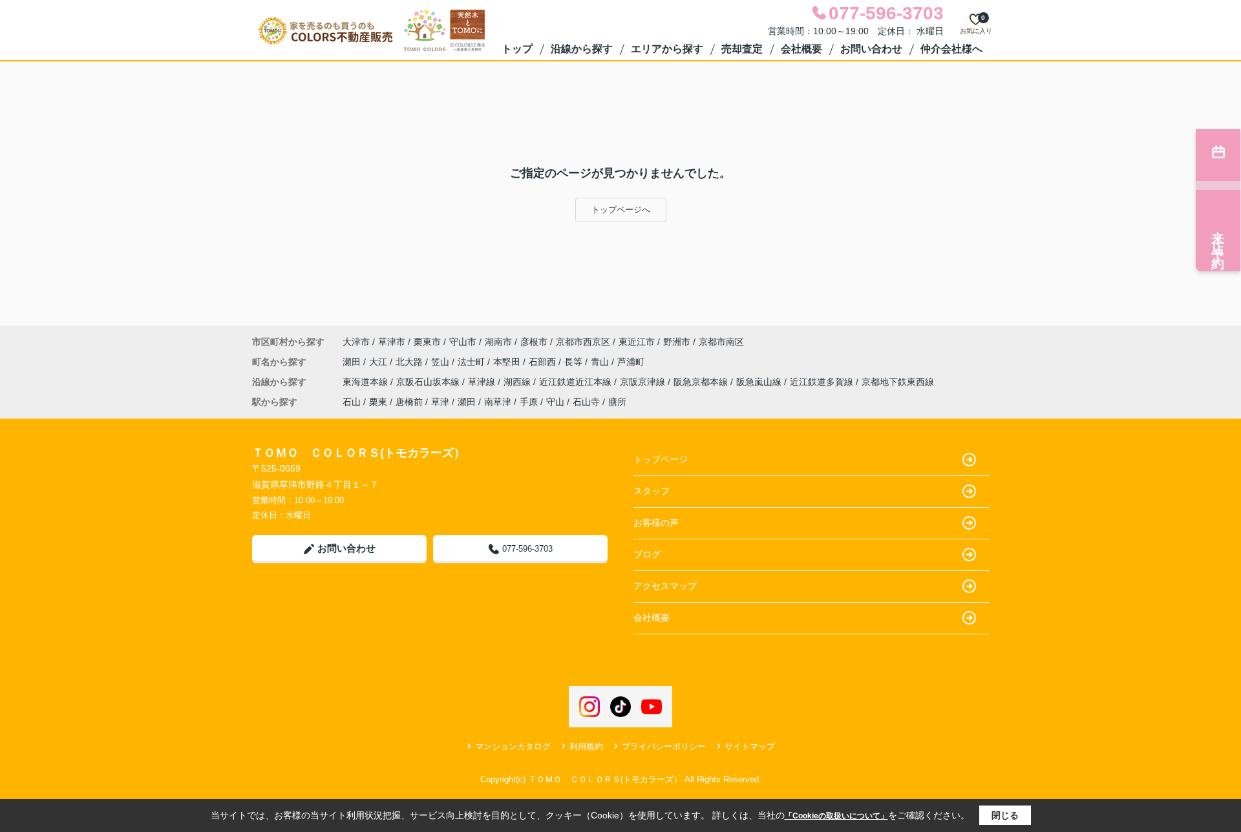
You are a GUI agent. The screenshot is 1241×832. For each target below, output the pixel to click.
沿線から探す (582, 48)
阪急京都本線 (702, 382)
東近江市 (637, 342)
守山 (555, 402)
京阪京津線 (644, 382)
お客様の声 (656, 522)
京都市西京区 (583, 342)
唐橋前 (409, 402)
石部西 (543, 362)
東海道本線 (366, 382)
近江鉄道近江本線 (576, 382)
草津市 (391, 342)
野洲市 (676, 342)
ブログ (647, 554)
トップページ (660, 459)
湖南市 (498, 342)
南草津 (497, 402)
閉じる (1005, 815)
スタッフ (651, 491)
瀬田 (353, 362)
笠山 (441, 362)
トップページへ (620, 209)
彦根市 (533, 342)
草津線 (483, 382)
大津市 (356, 342)
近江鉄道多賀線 (823, 382)
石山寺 (586, 402)
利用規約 (586, 746)
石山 (352, 402)
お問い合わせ (871, 48)
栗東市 (427, 342)
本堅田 (508, 362)
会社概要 (801, 48)
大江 (379, 362)
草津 (440, 402)
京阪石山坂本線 (429, 382)
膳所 (617, 402)
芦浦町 (630, 362)
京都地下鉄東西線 (898, 382)
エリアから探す (667, 48)
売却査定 (742, 48)
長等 (574, 362)
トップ (517, 48)
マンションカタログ (513, 746)
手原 (529, 402)
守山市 (462, 342)
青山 (601, 362)
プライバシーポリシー (664, 746)
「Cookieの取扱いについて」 (836, 815)
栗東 (378, 402)
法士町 (472, 362)
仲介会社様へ (951, 48)
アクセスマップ (665, 586)
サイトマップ (750, 746)
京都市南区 (721, 342)
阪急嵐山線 (760, 382)
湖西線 (518, 382)
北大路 (410, 362)
